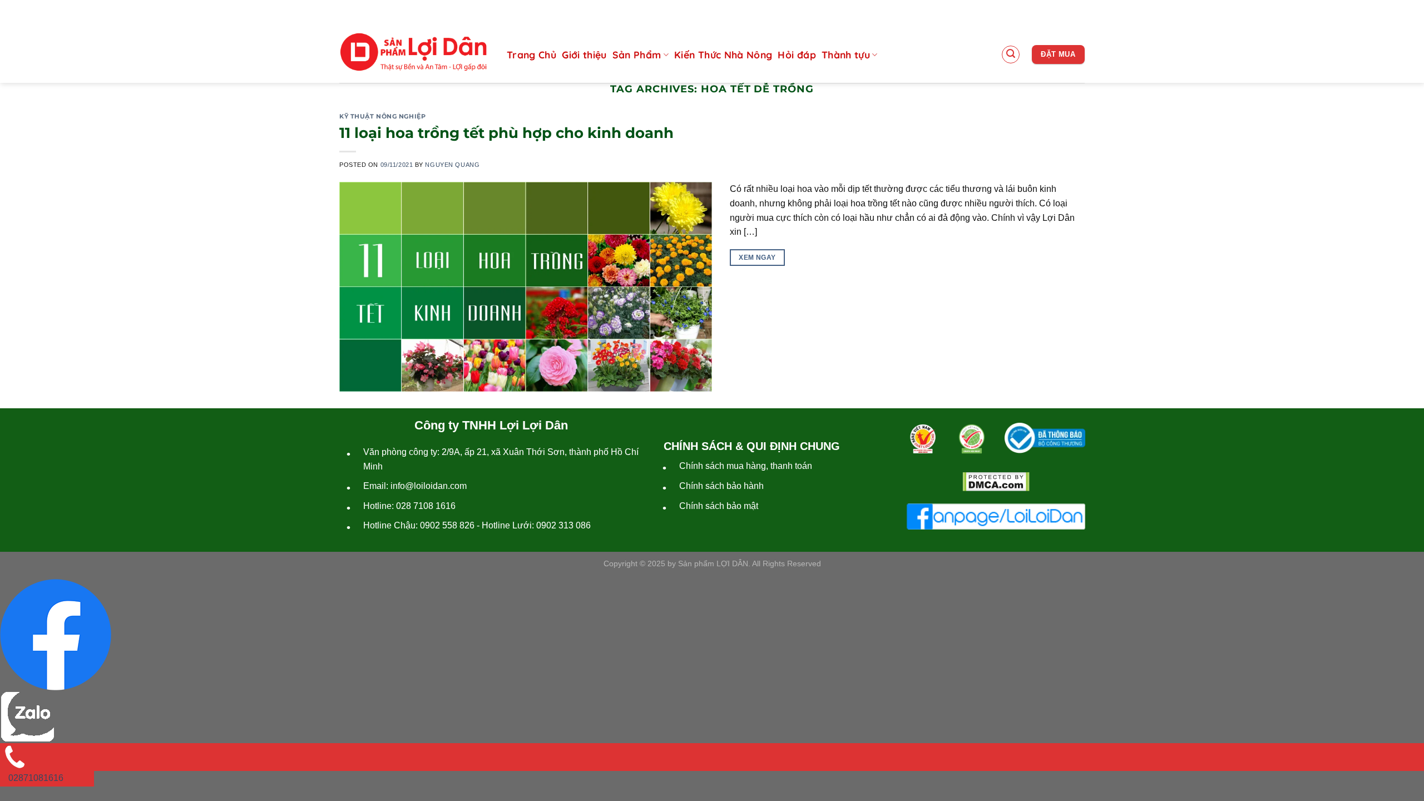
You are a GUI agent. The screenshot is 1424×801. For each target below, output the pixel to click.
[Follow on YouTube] (1076, 11)
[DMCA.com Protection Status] (996, 482)
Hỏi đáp (796, 54)
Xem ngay (757, 257)
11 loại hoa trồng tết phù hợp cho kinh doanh (506, 132)
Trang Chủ (531, 54)
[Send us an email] (1059, 11)
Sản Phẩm (636, 54)
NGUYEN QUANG (452, 164)
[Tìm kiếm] (1011, 54)
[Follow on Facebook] (1042, 11)
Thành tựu (846, 54)
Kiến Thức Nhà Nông (723, 54)
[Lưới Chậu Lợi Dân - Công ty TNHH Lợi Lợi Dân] (413, 52)
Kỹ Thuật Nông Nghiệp (382, 116)
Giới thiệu (584, 54)
